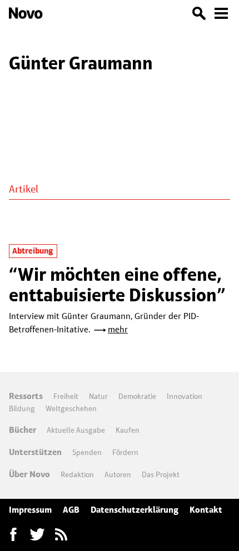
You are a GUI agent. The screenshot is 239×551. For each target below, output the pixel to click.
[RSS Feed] (61, 534)
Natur (98, 396)
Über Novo (29, 474)
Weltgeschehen (71, 408)
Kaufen (128, 430)
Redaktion (77, 474)
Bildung (22, 408)
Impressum (30, 509)
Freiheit (65, 396)
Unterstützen (35, 452)
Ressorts (26, 396)
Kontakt (206, 509)
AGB (71, 509)
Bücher (22, 429)
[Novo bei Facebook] (37, 534)
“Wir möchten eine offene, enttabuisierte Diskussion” (117, 284)
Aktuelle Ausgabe (76, 430)
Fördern (125, 452)
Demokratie (137, 396)
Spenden (87, 452)
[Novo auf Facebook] (13, 534)
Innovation (184, 396)
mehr (118, 329)
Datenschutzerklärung (134, 509)
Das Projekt (161, 474)
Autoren (117, 474)
